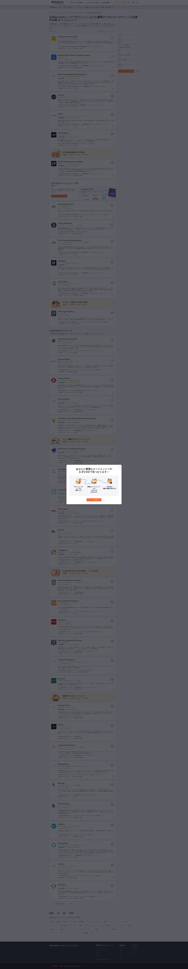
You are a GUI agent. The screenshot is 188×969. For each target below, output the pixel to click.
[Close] (120, 466)
